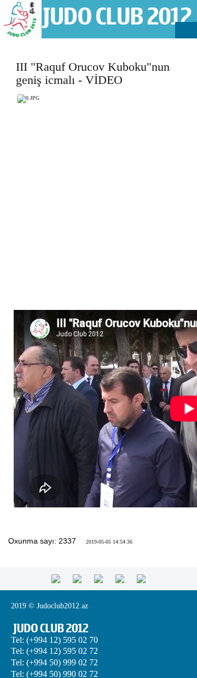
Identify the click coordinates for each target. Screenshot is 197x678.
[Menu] (186, 30)
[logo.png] (116, 17)
